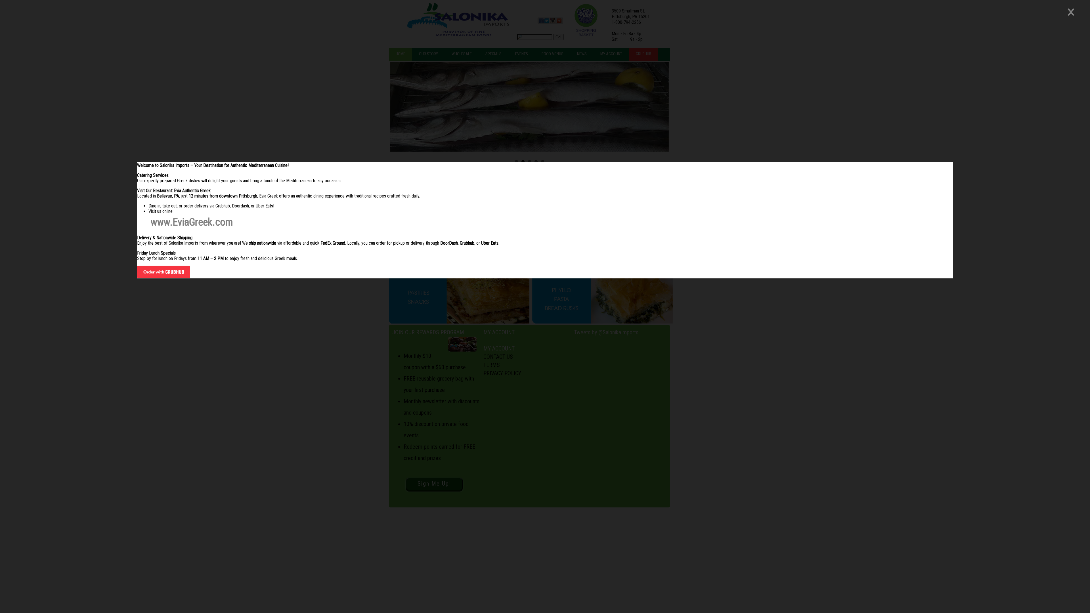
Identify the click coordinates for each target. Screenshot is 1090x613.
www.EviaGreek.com (192, 222)
